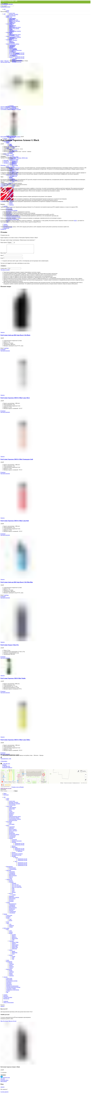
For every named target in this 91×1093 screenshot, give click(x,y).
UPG (10, 924)
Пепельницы (12, 898)
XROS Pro (14, 176)
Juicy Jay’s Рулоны (16, 109)
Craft (10, 144)
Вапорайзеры (9, 866)
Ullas (10, 822)
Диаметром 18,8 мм (19, 844)
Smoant (11, 194)
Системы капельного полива (13, 216)
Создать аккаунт (4, 1091)
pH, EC (8, 991)
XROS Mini (14, 946)
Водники (11, 831)
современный (16, 167)
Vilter (13, 166)
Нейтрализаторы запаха (15, 816)
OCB (13, 889)
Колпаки (14, 842)
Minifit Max (14, 150)
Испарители (9, 961)
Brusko (10, 159)
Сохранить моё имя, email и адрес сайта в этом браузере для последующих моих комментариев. (25, 260)
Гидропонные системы (11, 210)
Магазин (6, 60)
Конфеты (11, 813)
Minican (14, 162)
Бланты (11, 880)
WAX (7, 11)
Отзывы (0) (6, 161)
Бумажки (11, 882)
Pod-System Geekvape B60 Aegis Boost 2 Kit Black (15, 335)
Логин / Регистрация (8, 1002)
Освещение (9, 984)
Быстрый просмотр (5, 350)
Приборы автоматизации (12, 986)
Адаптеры (14, 839)
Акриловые (12, 826)
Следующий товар (5, 109)
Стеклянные (12, 837)
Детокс (11, 811)
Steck (16, 861)
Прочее (13, 852)
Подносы (11, 900)
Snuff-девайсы (12, 807)
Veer (13, 154)
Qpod (13, 181)
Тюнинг (11, 838)
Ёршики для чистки (17, 840)
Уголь (7, 921)
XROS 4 (14, 171)
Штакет (14, 892)
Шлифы (14, 856)
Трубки (8, 902)
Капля (10, 920)
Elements (14, 883)
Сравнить (5, 1001)
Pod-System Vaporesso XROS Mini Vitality (13, 678)
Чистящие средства (16, 61)
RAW (13, 891)
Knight (13, 956)
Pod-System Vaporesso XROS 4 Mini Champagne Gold (17, 459)
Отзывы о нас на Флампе (18, 787)
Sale (7, 992)
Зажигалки (11, 812)
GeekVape (11, 176)
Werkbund (11, 925)
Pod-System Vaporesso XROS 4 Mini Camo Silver (15, 398)
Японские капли (13, 820)
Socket (16, 857)
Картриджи (9, 174)
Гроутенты (8, 983)
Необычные (12, 833)
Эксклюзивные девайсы (15, 819)
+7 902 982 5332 (6, 763)
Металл (14, 846)
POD (7, 155)
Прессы (11, 876)
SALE (7, 10)
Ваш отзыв (4, 253)
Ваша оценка (4, 242)
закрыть (2, 1006)
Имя (2, 255)
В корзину (3, 156)
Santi (13, 957)
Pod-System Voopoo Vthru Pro (10, 645)
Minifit (13, 951)
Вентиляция (9, 979)
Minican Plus (15, 165)
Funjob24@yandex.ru (7, 767)
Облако (11, 152)
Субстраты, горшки (11, 988)
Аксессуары (12, 13)
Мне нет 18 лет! (12, 1021)
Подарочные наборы (14, 817)
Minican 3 (14, 164)
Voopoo (11, 158)
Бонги (7, 825)
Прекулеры (14, 847)
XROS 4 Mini (15, 159)
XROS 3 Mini (15, 156)
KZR (13, 888)
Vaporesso (11, 155)
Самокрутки (9, 879)
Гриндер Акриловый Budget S (8, 106)
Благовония (9, 821)
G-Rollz (14, 894)
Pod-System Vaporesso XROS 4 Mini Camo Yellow (15, 739)
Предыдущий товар (5, 62)
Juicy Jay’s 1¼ (15, 108)
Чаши (7, 923)
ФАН (75, 220)
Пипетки (11, 910)
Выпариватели (12, 903)
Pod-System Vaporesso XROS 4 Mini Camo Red (15, 520)
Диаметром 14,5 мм (19, 843)
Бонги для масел (13, 830)
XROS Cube (15, 160)
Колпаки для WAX (13, 14)
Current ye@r (4, 268)
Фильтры (11, 901)
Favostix (14, 161)
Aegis (10, 930)
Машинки (11, 896)
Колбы (7, 142)
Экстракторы (12, 805)
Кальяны (8, 916)
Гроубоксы (8, 982)
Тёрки (10, 878)
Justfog (10, 177)
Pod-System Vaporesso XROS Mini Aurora (10, 136)
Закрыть (3, 332)
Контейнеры (12, 874)
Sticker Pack (12, 808)
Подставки (11, 824)
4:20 (4, 9)
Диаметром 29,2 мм (22, 865)
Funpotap (4, 764)
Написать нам (6, 1077)
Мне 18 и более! (5, 1021)
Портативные (12, 867)
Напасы (11, 815)
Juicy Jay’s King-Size (17, 887)
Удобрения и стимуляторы (12, 219)
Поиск (2, 182)
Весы (10, 810)
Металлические (13, 875)
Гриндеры (8, 870)
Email (2, 258)
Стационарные (12, 869)
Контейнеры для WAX (14, 803)
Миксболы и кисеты (14, 897)
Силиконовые (12, 835)
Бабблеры (11, 828)
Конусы (11, 893)
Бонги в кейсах (12, 829)
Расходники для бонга (17, 853)
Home (2, 60)
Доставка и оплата (7, 162)
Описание (5, 160)
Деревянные (12, 873)
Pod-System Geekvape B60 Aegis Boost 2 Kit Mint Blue (17, 582)
